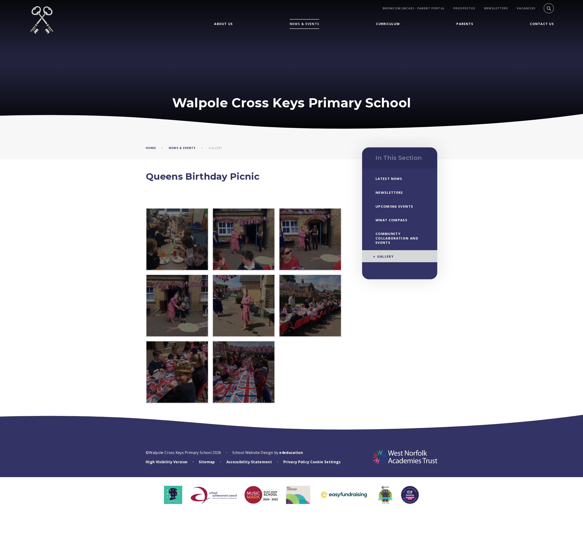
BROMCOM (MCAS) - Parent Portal (414, 8)
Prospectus (464, 8)
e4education (291, 452)
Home (151, 148)
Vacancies (526, 8)
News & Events (182, 148)
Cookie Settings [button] (325, 461)
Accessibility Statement (249, 461)
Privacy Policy (296, 461)
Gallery (215, 148)
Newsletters (496, 8)
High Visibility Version (166, 461)
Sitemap (207, 461)
